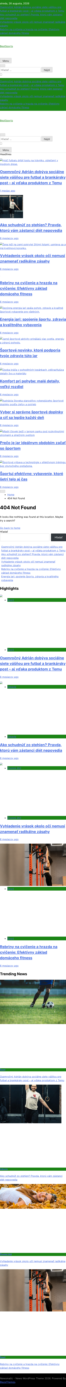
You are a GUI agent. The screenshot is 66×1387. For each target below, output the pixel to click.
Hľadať (4, 531)
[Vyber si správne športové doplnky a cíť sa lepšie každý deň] (33, 404)
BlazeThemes (7, 1382)
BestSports (6, 46)
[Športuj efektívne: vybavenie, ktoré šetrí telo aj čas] (33, 466)
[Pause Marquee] (2, 491)
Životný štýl (14, 768)
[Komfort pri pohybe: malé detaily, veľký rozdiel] (33, 373)
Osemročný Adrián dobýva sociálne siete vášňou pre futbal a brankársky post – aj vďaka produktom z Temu (33, 177)
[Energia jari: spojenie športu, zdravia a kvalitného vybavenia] (33, 311)
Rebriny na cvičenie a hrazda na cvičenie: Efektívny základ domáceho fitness (28, 288)
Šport (10, 599)
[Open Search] (2, 65)
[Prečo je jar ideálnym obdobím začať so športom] (33, 435)
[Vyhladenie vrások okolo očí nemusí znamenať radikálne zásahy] (33, 248)
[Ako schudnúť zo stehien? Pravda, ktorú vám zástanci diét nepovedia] (11, 217)
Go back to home (10, 527)
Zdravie (11, 686)
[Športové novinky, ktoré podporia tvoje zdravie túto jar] (33, 342)
